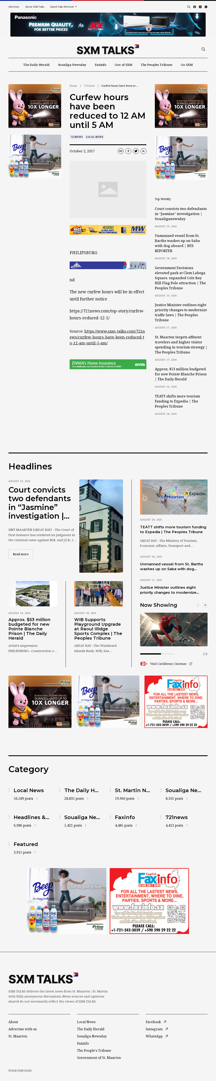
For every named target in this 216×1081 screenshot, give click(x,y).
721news (89, 86)
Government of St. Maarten (99, 1057)
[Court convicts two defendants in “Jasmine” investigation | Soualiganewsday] (101, 525)
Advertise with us (22, 1029)
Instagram (154, 1029)
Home (73, 86)
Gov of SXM (123, 64)
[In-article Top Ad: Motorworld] (108, 230)
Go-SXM (187, 64)
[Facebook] (194, 6)
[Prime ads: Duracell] (34, 106)
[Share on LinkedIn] (143, 151)
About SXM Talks (34, 6)
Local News (94, 137)
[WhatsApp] (206, 6)
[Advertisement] (108, 25)
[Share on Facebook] (128, 151)
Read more (23, 554)
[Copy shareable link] (121, 151)
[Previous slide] (198, 605)
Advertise (13, 6)
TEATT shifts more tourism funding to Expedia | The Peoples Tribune (177, 401)
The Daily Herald (36, 64)
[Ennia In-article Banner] (108, 364)
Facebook (153, 1022)
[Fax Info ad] (176, 702)
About (13, 1022)
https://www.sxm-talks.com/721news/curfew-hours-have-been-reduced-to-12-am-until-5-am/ (107, 337)
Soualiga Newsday (72, 64)
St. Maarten (17, 1036)
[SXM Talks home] (108, 49)
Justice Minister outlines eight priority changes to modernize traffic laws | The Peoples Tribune (181, 312)
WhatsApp (154, 1036)
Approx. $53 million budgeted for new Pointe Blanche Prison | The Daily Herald (181, 374)
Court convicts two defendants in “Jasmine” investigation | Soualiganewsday (181, 213)
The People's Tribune (94, 1050)
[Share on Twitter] (136, 151)
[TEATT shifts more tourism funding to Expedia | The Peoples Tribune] (174, 496)
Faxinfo (100, 64)
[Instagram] (200, 6)
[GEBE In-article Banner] (108, 265)
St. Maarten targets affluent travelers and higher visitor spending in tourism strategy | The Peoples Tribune (181, 345)
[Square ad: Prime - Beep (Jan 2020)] (34, 156)
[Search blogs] (188, 6)
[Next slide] (205, 605)
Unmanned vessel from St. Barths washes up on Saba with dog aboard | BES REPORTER (177, 243)
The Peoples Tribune (156, 64)
